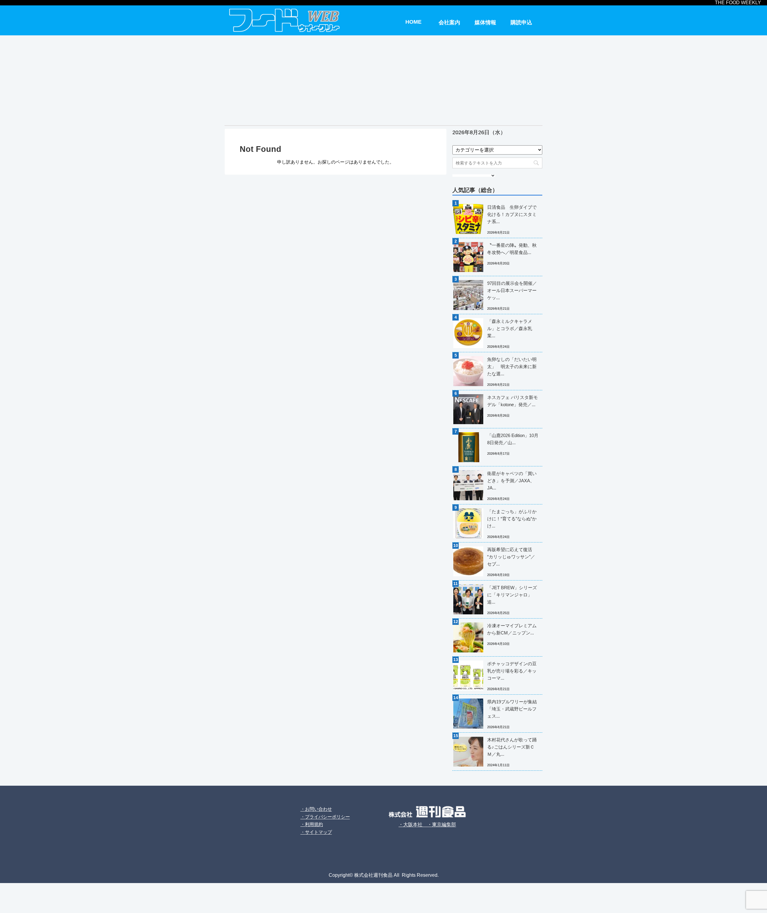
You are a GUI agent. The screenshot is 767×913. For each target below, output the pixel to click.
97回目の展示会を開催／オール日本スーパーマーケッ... (512, 290)
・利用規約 (312, 824)
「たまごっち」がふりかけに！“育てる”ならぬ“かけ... (512, 518)
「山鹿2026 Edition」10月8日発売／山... (512, 439)
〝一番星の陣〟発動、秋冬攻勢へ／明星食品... (512, 249)
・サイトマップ (316, 832)
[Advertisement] (383, 80)
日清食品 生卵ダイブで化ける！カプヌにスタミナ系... (512, 214)
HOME (413, 22)
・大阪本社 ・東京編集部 (427, 824)
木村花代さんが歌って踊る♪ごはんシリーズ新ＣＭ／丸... (512, 747)
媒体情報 (485, 22)
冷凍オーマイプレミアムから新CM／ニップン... (512, 629)
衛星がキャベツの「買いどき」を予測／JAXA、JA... (512, 480)
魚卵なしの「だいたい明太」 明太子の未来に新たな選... (512, 366)
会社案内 (449, 22)
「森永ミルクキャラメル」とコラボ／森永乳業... (509, 328)
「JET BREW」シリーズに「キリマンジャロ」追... (512, 594)
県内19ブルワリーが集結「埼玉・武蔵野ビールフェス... (512, 709)
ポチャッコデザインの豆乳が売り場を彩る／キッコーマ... (512, 671)
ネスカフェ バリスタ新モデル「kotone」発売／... (512, 401)
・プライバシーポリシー (325, 816)
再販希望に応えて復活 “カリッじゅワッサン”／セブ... (511, 556)
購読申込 (521, 22)
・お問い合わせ (316, 808)
